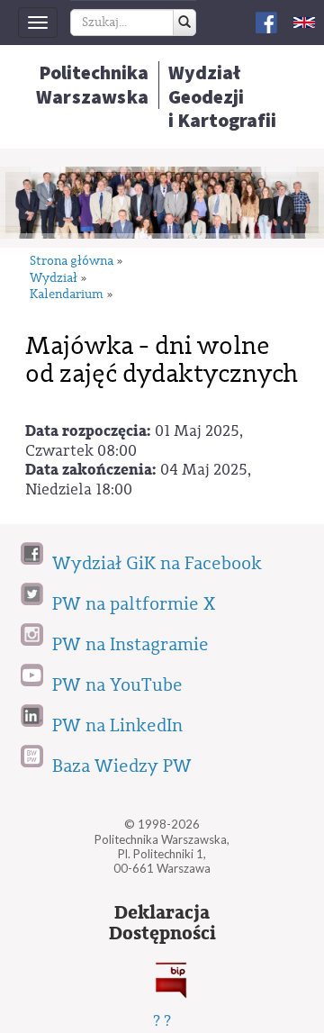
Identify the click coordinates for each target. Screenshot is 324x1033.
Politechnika (92, 84)
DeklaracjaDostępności (162, 923)
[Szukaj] (184, 22)
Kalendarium (67, 295)
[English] (304, 22)
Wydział (53, 278)
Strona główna (71, 261)
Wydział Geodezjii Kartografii (222, 96)
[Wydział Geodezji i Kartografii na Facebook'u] (266, 21)
